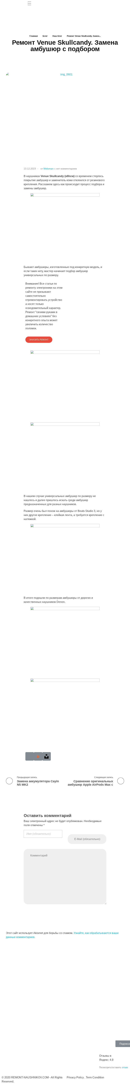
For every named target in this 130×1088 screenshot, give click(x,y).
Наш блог (57, 36)
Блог (45, 36)
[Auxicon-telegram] (29, 756)
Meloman (48, 168)
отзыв (125, 1067)
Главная (33, 36)
